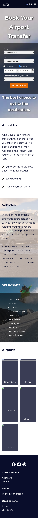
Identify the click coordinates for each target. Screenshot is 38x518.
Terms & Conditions (12, 493)
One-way (10, 66)
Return (24, 66)
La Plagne (13, 323)
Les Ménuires (15, 335)
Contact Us (8, 481)
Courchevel (14, 319)
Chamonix (13, 315)
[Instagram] (24, 465)
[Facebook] (14, 465)
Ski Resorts (7, 510)
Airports (6, 506)
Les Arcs (12, 327)
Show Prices (19, 86)
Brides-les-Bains (17, 311)
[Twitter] (19, 465)
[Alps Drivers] (5, 4)
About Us (7, 478)
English (32, 4)
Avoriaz (12, 303)
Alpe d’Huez (14, 299)
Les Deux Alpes (16, 331)
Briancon (13, 307)
